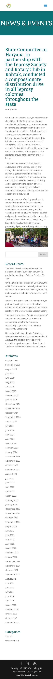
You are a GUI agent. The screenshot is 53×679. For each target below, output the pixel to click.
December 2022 (12, 509)
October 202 (11, 618)
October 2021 (11, 570)
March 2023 (10, 495)
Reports (9, 636)
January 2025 (11, 399)
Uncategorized (12, 640)
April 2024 (9, 439)
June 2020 (9, 596)
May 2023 (9, 487)
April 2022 (9, 544)
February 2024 (12, 447)
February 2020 (12, 609)
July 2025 (9, 373)
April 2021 (9, 587)
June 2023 (9, 482)
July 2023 (9, 478)
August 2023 (11, 474)
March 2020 (10, 605)
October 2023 (11, 465)
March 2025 (10, 391)
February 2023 (12, 500)
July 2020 (9, 591)
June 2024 (9, 430)
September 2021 (12, 574)
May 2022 (9, 539)
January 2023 (11, 504)
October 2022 (11, 517)
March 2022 (10, 548)
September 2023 (12, 469)
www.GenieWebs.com (27, 675)
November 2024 (12, 408)
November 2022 (12, 513)
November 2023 (12, 460)
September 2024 (12, 417)
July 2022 (9, 530)
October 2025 (11, 360)
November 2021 (12, 565)
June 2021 (9, 583)
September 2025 (12, 364)
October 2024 (11, 412)
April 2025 (9, 386)
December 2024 (12, 404)
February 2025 (12, 395)
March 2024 (10, 443)
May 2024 (9, 434)
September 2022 (12, 522)
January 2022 (11, 557)
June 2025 (9, 377)
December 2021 (12, 561)
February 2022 (12, 552)
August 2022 (11, 526)
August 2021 (11, 578)
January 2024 (11, 452)
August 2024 (11, 421)
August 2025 (11, 369)
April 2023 (9, 491)
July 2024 (9, 426)
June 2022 (9, 535)
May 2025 (9, 382)
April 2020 (9, 600)
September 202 (12, 622)
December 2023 (12, 456)
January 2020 (11, 613)
